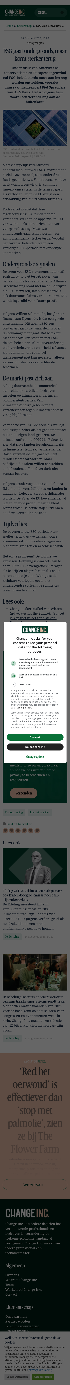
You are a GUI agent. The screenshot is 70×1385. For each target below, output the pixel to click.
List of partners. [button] (24, 707)
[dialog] (35, 692)
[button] (35, 684)
